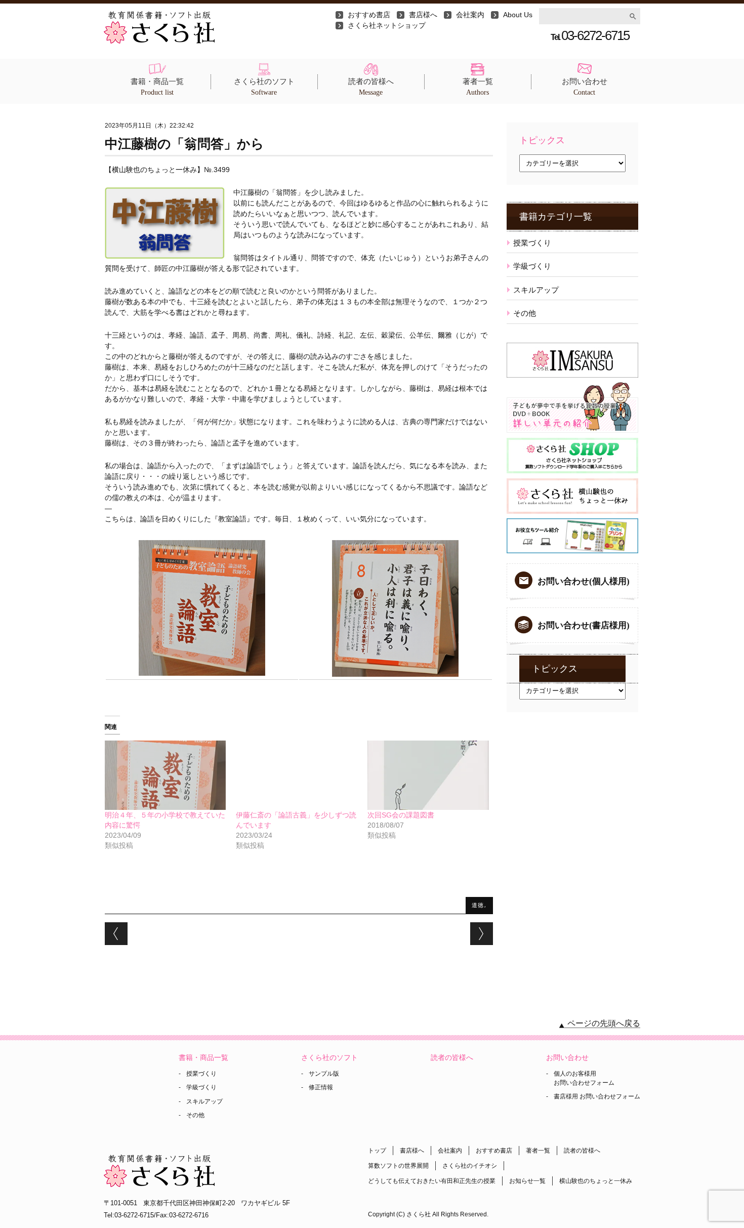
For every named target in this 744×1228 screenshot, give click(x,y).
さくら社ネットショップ (387, 25)
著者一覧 (478, 86)
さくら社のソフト (264, 86)
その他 (524, 313)
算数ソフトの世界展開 (398, 1165)
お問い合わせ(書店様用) (584, 625)
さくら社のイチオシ (469, 1165)
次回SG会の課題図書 (400, 815)
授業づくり (532, 242)
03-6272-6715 (590, 35)
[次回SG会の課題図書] (428, 775)
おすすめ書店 (369, 15)
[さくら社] (159, 16)
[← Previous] (116, 933)
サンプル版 (324, 1073)
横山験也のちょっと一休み (595, 1180)
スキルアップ (536, 289)
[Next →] (481, 933)
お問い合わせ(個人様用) (584, 581)
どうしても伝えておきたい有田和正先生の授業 (431, 1180)
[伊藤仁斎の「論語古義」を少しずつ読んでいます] (296, 775)
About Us (517, 15)
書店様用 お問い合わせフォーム (597, 1096)
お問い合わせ (584, 86)
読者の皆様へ (371, 86)
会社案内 (470, 15)
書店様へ (423, 15)
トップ (377, 1150)
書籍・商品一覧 (157, 86)
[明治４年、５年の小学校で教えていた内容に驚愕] (165, 775)
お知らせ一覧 (527, 1180)
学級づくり (532, 266)
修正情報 (321, 1087)
